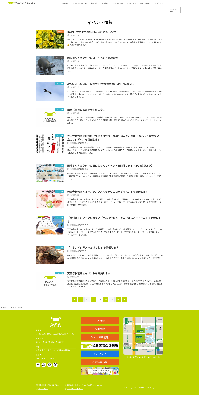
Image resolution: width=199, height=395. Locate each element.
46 (118, 299)
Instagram (49, 365)
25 (106, 299)
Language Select (172, 10)
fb (38, 365)
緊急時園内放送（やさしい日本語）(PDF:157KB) (84, 385)
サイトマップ (43, 389)
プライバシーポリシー (75, 389)
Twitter (55, 365)
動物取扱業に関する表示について (50, 385)
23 (93, 299)
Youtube (43, 365)
